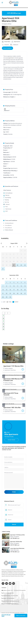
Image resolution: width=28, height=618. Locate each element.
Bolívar (9, 24)
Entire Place (7, 41)
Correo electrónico (8, 462)
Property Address (10, 120)
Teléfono (6, 467)
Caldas (12, 550)
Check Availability (7, 48)
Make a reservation (20, 615)
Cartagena (4, 24)
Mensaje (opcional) (8, 472)
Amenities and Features (11, 186)
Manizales (16, 550)
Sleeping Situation (10, 105)
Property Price (9, 89)
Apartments (17, 41)
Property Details (9, 143)
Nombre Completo (8, 457)
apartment (11, 58)
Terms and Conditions (11, 220)
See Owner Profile (8, 436)
